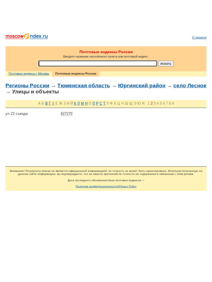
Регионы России (27, 85)
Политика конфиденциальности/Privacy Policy (106, 186)
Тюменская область (83, 85)
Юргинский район (141, 85)
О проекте (199, 37)
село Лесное (189, 85)
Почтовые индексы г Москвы (29, 73)
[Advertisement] (106, 18)
